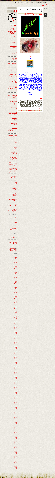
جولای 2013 (15, 443)
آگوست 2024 (15, 284)
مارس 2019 (15, 358)
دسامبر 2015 (15, 407)
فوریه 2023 (15, 301)
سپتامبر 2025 (15, 268)
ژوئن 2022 (15, 311)
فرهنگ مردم (15, 151)
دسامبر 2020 (15, 332)
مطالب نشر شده (33, 2)
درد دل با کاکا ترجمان (14, 118)
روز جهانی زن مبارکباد (14, 123)
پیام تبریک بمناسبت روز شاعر (13, 74)
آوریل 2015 (15, 417)
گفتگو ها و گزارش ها (14, 160)
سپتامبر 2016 (15, 396)
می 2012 (16, 461)
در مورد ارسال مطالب (27, 2)
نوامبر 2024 (15, 281)
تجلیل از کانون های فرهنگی (13, 83)
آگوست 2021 (15, 322)
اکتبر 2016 (15, 394)
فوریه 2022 (15, 316)
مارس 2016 (15, 403)
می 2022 (16, 312)
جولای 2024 (15, 286)
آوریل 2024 (15, 289)
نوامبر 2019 (15, 348)
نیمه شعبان (15, 196)
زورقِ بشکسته (15, 218)
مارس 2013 (15, 448)
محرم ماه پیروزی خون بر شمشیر (13, 164)
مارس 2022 (15, 314)
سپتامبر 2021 (15, 321)
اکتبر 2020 (15, 334)
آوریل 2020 (15, 342)
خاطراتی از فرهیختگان (14, 107)
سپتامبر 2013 (15, 441)
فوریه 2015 (15, 419)
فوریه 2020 (15, 344)
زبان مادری (15, 124)
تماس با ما (22, 2)
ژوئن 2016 (15, 399)
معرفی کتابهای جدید (14, 176)
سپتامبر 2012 (15, 456)
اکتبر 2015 (15, 409)
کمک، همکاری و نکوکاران (14, 156)
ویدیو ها (16, 204)
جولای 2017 (15, 383)
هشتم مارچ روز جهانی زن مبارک (13, 199)
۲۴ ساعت (41, 5)
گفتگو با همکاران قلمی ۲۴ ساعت (13, 159)
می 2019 (16, 356)
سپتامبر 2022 (15, 307)
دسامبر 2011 (15, 467)
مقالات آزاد (15, 179)
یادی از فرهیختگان (14, 209)
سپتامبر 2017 (15, 381)
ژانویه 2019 (15, 361)
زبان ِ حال (16, 221)
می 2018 (16, 371)
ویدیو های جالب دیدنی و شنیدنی (13, 205)
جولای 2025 (15, 271)
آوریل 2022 (15, 313)
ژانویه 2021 (15, 331)
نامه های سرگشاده (14, 188)
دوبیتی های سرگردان (14, 228)
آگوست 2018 (15, 367)
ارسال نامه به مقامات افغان (13, 46)
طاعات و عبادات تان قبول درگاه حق (12, 144)
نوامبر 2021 (15, 318)
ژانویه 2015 (15, 421)
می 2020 (16, 341)
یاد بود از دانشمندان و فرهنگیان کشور (12, 206)
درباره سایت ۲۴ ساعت (14, 115)
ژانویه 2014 (15, 436)
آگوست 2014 (15, 427)
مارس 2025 (15, 276)
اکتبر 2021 (15, 319)
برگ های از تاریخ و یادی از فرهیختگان (12, 63)
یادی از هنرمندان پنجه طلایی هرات (12, 210)
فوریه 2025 (15, 277)
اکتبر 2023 (15, 297)
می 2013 (16, 446)
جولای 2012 (15, 458)
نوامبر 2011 (15, 468)
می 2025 (16, 273)
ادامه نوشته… (40, 108)
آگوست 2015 (15, 412)
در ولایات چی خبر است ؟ (14, 114)
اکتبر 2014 (15, 424)
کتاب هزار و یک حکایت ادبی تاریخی (12, 153)
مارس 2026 (15, 261)
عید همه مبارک (15, 147)
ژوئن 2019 (15, 354)
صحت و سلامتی (15, 143)
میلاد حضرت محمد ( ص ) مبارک (13, 187)
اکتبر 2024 (15, 282)
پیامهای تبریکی (15, 80)
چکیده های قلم (15, 98)
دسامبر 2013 (15, 437)
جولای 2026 (15, 256)
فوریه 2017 (15, 389)
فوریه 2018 (15, 374)
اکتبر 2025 (15, 267)
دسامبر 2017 (15, 377)
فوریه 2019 (15, 359)
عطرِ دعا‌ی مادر (15, 223)
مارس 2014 (15, 433)
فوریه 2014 (15, 434)
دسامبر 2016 (15, 392)
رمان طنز (16, 120)
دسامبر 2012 (15, 452)
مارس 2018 (15, 373)
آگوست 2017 (15, 382)
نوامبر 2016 (15, 393)
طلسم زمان (15, 216)
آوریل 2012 (15, 462)
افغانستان (16, 55)
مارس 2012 (15, 463)
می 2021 (16, 326)
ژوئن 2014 (15, 429)
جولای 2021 (15, 323)
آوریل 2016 (15, 402)
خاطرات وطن (15, 105)
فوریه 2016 (15, 404)
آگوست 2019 (15, 352)
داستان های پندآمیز (14, 109)
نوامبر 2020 (15, 333)
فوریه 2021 (15, 329)
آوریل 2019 (15, 357)
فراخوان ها (15, 148)
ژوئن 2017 (15, 384)
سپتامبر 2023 (15, 298)
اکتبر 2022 (15, 306)
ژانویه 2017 (15, 391)
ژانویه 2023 (15, 302)
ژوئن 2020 (15, 339)
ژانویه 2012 (15, 466)
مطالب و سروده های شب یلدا (13, 168)
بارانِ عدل (15, 217)
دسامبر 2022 (15, 303)
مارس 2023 (15, 299)
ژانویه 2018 (15, 376)
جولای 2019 (15, 353)
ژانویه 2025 (15, 278)
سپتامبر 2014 (15, 426)
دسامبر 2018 (15, 362)
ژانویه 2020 (15, 346)
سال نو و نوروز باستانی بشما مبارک (12, 135)
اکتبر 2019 (15, 349)
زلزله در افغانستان (14, 128)
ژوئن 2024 (15, 287)
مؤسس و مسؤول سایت (39, 2)
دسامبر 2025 (15, 264)
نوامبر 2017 (15, 378)
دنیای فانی (15, 222)
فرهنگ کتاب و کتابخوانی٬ (14, 149)
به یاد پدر (16, 69)
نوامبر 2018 (15, 363)
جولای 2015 (15, 413)
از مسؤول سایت (15, 48)
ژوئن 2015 (15, 414)
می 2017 (16, 386)
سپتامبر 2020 (15, 336)
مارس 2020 (15, 343)
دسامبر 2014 (15, 422)
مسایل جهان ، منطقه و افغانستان (13, 165)
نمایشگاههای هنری (14, 195)
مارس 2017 (15, 388)
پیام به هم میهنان (15, 71)
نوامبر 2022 (15, 304)
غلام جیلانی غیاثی (15, 242)
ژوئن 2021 (15, 324)
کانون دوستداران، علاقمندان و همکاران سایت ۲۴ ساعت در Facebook (12, 30)
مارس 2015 (15, 418)
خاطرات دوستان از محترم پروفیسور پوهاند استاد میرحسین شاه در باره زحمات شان (12, 103)
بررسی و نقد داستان (14, 60)
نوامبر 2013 (15, 438)
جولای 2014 (15, 428)
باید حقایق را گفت (14, 59)
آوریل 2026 (15, 259)
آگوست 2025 (15, 269)
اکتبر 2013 (15, 439)
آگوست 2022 (15, 308)
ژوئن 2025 (15, 272)
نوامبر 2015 (15, 408)
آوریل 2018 (15, 372)
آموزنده (16, 43)
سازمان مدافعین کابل (14, 132)
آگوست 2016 (15, 397)
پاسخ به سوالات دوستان (14, 70)
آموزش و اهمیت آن (14, 42)
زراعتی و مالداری (15, 125)
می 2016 (16, 401)
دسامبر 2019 (15, 347)
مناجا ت (16, 182)
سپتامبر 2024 (15, 283)
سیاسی (16, 142)
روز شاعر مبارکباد (15, 219)
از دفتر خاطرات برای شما (13, 47)
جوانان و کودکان (15, 97)
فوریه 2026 (15, 262)
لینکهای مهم (15, 2)
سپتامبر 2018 (15, 366)
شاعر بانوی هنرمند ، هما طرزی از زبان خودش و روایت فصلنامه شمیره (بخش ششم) (12, 225)
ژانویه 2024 (15, 293)
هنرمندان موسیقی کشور (14, 200)
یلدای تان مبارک (15, 211)
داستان (16, 108)
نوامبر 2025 (15, 266)
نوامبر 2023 (15, 296)
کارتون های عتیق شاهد (14, 152)
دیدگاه (45, 14)
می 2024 (16, 288)
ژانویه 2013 (15, 451)
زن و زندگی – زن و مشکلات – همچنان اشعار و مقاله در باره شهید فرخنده (12, 130)
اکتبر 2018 (15, 364)
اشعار (16, 52)
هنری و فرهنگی (15, 201)
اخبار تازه (19, 2)
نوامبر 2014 (15, 423)
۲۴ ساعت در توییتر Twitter (12, 24)
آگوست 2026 (15, 254)
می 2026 (16, 258)
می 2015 (16, 416)
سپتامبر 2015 (15, 411)
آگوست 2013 (15, 442)
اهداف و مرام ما (45, 2)
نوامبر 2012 (15, 453)
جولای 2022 (15, 309)
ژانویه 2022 (15, 317)
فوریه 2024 (15, 292)
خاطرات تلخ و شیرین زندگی (13, 101)
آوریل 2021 (15, 327)
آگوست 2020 (15, 337)
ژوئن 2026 (15, 257)
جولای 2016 (15, 398)
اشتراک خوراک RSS (11, 11)
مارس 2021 (15, 328)
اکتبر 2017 (15, 379)
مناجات (16, 183)
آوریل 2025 (15, 274)
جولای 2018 (15, 368)
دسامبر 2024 (15, 279)
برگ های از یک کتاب (14, 64)
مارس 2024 (15, 291)
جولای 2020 (15, 338)
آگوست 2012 (15, 457)
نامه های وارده (15, 189)
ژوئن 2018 (15, 369)
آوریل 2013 (15, 447)
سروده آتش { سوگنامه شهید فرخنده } (30, 10)
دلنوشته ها (15, 119)
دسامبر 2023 (15, 294)
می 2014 (16, 431)
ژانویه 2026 (15, 263)
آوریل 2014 (15, 432)
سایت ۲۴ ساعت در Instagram (12, 37)
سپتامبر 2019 (15, 351)
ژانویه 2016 (15, 406)
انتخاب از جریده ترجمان (14, 58)
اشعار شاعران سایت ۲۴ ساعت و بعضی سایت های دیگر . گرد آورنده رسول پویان (30, 110)
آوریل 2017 (15, 387)
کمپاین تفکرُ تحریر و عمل (14, 154)
